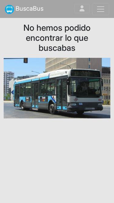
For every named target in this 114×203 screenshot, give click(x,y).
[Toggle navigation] (82, 8)
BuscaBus (28, 8)
